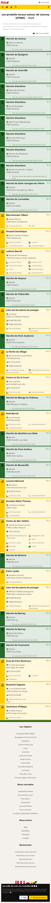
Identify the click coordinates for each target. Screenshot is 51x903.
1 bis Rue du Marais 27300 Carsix (15, 506)
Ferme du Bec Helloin (17, 521)
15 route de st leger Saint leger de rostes (15, 666)
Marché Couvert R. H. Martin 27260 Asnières (19, 171)
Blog (25, 827)
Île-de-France (25, 759)
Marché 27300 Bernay (12, 618)
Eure (31, 17)
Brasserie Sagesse (15, 684)
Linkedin (25, 838)
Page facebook (15, 324)
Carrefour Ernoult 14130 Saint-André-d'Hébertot (19, 576)
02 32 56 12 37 (14, 388)
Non (24, 898)
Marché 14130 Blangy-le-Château (16, 403)
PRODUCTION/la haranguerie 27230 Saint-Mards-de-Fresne (20, 593)
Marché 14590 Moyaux (12, 283)
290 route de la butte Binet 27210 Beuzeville (19, 357)
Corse (25, 748)
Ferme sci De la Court (17, 377)
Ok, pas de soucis (39, 898)
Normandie (25, 763)
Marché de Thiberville (17, 294)
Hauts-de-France (25, 756)
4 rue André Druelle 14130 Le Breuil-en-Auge (16, 690)
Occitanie (25, 770)
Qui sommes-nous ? (25, 795)
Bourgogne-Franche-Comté (25, 737)
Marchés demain (25, 859)
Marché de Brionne (16, 555)
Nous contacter (25, 810)
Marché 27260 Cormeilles (13, 204)
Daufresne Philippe (16, 706)
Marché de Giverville (17, 70)
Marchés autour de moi (25, 863)
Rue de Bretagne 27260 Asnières (14, 107)
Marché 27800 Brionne (12, 560)
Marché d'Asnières (16, 86)
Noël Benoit (12, 413)
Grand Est (25, 752)
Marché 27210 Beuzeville (13, 470)
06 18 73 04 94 (14, 491)
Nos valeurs (25, 799)
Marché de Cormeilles (17, 199)
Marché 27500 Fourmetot (13, 650)
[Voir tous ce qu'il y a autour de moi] (7, 7)
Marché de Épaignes (17, 54)
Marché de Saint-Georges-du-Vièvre (25, 183)
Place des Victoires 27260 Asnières (15, 91)
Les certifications (25, 806)
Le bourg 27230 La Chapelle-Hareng (17, 315)
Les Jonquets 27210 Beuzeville (13, 419)
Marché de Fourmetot (17, 645)
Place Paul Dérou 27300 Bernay (14, 634)
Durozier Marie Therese (18, 501)
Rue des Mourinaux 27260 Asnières (15, 139)
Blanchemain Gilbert (17, 215)
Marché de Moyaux (16, 278)
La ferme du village (16, 351)
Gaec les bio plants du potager (22, 310)
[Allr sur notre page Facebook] (48, 7)
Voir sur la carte (42, 33)
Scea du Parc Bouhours (18, 661)
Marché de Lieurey (16, 38)
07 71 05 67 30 (14, 362)
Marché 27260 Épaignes (13, 60)
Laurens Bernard (15, 481)
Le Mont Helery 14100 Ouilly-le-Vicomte (16, 712)
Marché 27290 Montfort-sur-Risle (17, 438)
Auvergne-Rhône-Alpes (25, 734)
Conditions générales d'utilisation (25, 813)
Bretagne (25, 741)
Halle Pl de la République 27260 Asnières (18, 123)
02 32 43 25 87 (14, 671)
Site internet (14, 531)
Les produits (25, 802)
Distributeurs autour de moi (25, 866)
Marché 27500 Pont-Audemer (15, 341)
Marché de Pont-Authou (19, 449)
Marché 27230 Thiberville (13, 299)
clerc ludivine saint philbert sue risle (15, 383)
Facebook (25, 834)
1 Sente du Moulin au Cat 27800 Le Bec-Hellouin (18, 526)
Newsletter (25, 831)
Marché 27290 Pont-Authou (14, 454)
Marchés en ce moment (25, 855)
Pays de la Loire (25, 774)
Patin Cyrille (12, 571)
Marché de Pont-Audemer (20, 336)
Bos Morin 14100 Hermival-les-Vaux (16, 486)
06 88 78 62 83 (14, 320)
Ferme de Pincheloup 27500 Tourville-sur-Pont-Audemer (21, 256)
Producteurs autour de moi (25, 852)
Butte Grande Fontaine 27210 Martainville (17, 236)
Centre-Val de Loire (25, 745)
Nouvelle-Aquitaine (25, 767)
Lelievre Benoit (14, 251)
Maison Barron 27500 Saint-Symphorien (17, 220)
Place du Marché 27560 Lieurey (14, 44)
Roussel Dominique (16, 231)
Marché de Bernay (16, 613)
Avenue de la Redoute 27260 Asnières (17, 155)
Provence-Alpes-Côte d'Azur (25, 778)
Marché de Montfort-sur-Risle (21, 433)
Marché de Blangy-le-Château (22, 397)
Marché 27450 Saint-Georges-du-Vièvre (19, 188)
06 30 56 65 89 (14, 695)
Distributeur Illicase (25, 791)
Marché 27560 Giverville (13, 75)
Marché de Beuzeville (17, 465)
